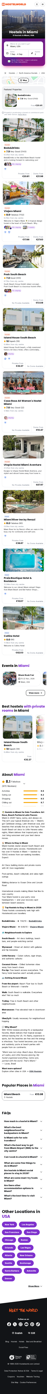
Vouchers (20, 1377)
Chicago (9, 1240)
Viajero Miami (37, 927)
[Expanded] (5, 73)
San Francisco (12, 1232)
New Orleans (26, 1255)
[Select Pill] (36, 4)
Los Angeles (28, 1224)
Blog (7, 1342)
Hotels (21, 1342)
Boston (24, 1240)
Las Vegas (26, 1247)
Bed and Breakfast (34, 1342)
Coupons (11, 1377)
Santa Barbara (12, 1271)
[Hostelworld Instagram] (21, 1324)
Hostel (7, 145)
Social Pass (23, 1347)
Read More (22, 114)
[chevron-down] (24, 783)
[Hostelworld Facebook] (9, 1324)
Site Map (14, 1382)
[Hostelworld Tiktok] (38, 1324)
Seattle (8, 1263)
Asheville (31, 1271)
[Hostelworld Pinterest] (32, 1324)
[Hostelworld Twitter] (15, 1324)
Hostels (14, 1342)
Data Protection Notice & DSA (16, 1371)
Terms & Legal (37, 1371)
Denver (8, 1278)
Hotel (7, 516)
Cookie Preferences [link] (28, 1382)
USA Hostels (35, 1071)
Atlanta (8, 1255)
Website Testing (33, 1377)
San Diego (32, 1232)
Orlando (9, 1247)
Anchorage (25, 1263)
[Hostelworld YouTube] (26, 1324)
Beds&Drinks (35, 921)
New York (9, 1224)
